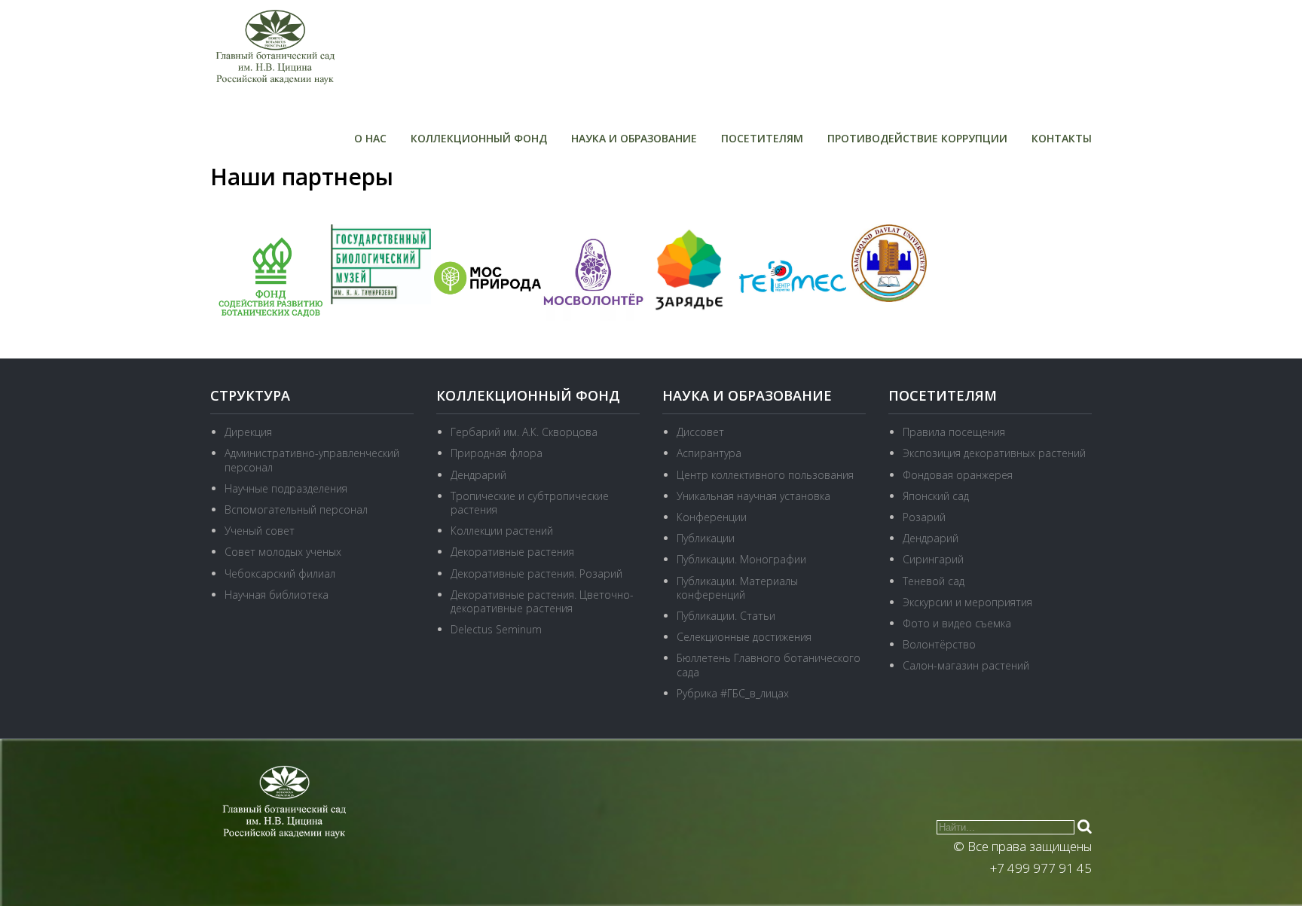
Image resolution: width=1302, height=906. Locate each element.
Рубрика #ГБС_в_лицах (733, 693)
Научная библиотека (277, 594)
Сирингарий (933, 559)
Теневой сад (933, 581)
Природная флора (496, 453)
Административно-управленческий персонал (312, 460)
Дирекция (248, 432)
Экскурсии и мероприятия (967, 602)
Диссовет (700, 432)
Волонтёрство (939, 644)
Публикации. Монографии (741, 559)
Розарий (924, 517)
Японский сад (936, 496)
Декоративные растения (512, 552)
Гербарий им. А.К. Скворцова (524, 432)
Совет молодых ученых (283, 552)
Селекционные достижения (744, 637)
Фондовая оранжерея (958, 475)
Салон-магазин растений (966, 665)
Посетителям (762, 138)
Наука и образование (634, 138)
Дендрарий (478, 475)
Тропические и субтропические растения (530, 503)
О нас (370, 138)
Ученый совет (260, 530)
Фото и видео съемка (957, 623)
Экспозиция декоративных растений (994, 453)
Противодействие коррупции (917, 138)
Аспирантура (709, 453)
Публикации (706, 538)
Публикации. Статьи (726, 616)
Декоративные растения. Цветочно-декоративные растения (542, 601)
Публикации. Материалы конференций (737, 588)
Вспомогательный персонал (296, 509)
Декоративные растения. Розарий (536, 573)
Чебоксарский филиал (280, 573)
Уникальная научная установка (753, 496)
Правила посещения (954, 432)
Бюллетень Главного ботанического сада (768, 665)
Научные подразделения (286, 488)
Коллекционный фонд (479, 138)
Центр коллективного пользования (765, 475)
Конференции (712, 517)
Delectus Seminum (496, 629)
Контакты (1062, 138)
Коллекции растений (502, 530)
